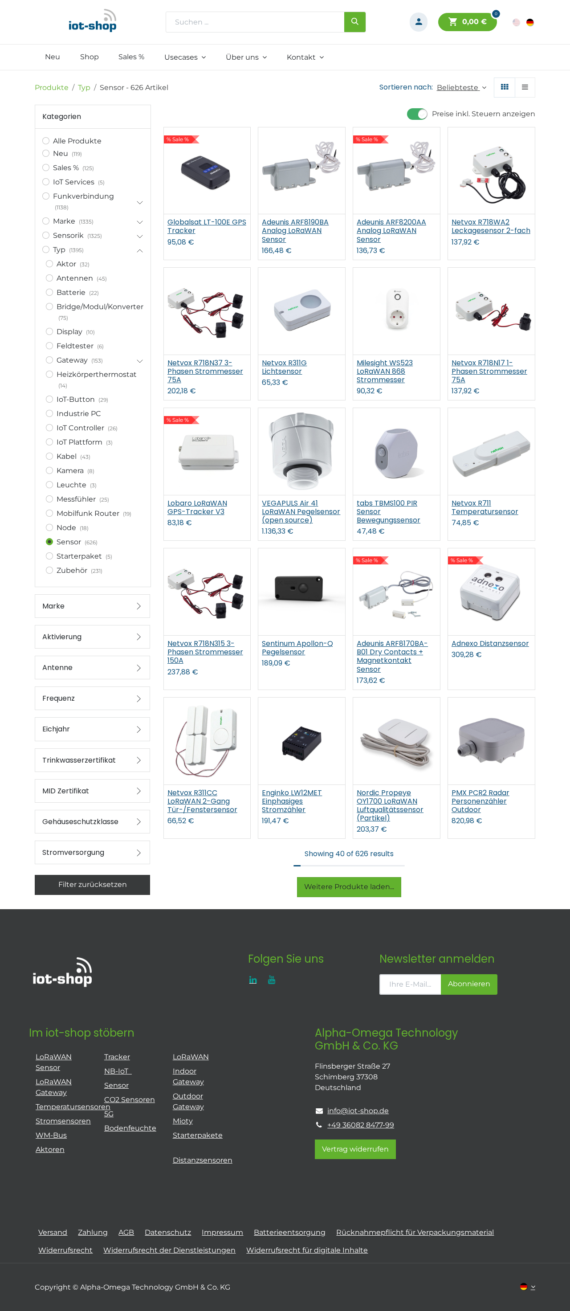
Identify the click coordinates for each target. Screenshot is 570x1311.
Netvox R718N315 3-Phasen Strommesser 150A (205, 652)
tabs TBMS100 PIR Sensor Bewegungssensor (388, 512)
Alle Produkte (77, 141)
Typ (84, 87)
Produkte (52, 87)
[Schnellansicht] (245, 142)
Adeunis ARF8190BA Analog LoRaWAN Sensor (295, 231)
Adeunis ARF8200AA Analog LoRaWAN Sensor (391, 231)
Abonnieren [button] (469, 984)
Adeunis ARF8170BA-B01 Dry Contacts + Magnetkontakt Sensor (392, 656)
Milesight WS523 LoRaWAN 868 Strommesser (385, 371)
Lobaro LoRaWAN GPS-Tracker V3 (197, 507)
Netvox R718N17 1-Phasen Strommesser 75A (489, 371)
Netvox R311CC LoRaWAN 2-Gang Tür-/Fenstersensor (202, 801)
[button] (461, 88)
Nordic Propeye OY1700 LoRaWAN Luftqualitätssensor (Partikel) (390, 805)
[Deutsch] (530, 22)
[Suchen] (355, 22)
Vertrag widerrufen (355, 1149)
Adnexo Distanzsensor (490, 643)
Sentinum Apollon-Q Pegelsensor (297, 647)
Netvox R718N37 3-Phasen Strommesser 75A (205, 371)
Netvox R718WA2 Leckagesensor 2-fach (491, 226)
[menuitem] (52, 57)
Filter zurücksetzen (92, 884)
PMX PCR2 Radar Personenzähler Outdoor (480, 801)
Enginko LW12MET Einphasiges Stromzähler (292, 801)
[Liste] (525, 88)
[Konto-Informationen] (419, 22)
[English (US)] (517, 22)
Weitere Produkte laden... (349, 886)
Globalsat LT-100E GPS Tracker (206, 226)
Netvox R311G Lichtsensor (284, 367)
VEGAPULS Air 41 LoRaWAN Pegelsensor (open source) (301, 512)
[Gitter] (504, 88)
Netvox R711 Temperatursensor (485, 507)
